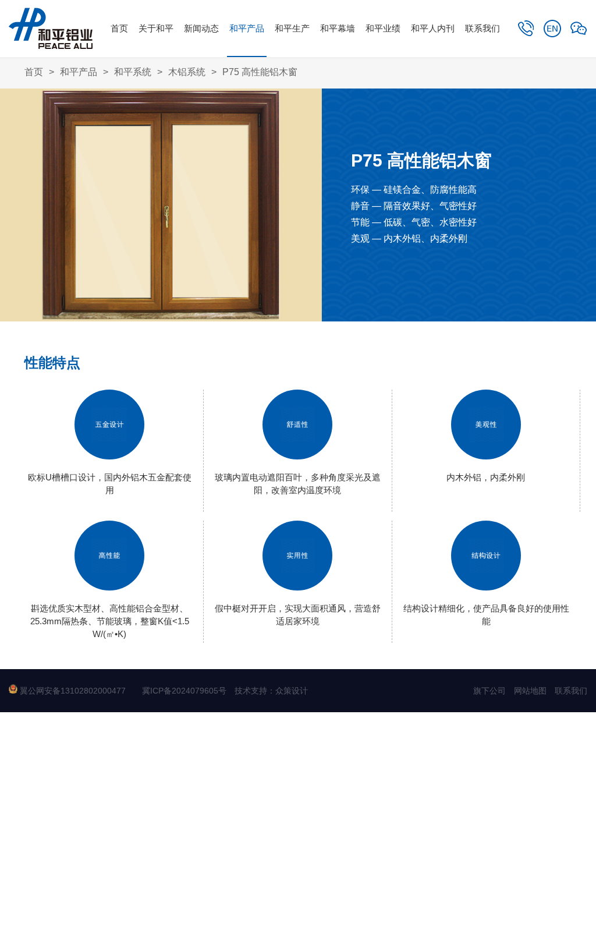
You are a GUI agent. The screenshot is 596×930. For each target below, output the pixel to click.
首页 (119, 28)
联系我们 (482, 28)
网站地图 (530, 690)
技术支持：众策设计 (271, 690)
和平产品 (246, 28)
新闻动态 (201, 28)
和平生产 (292, 28)
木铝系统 (186, 72)
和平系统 (132, 72)
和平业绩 (383, 28)
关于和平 (156, 28)
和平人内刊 (433, 28)
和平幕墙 (337, 28)
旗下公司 (489, 690)
